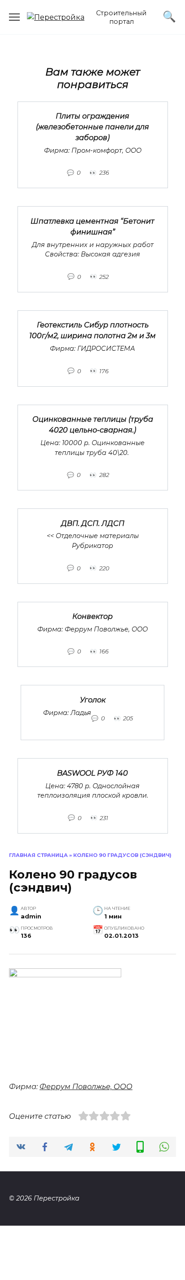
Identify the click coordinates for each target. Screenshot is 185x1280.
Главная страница (38, 855)
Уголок (93, 699)
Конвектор (92, 616)
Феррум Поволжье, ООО (86, 1086)
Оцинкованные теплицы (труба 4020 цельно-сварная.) (92, 424)
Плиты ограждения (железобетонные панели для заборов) (92, 127)
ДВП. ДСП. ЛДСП (92, 523)
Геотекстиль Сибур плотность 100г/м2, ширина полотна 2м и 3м (92, 330)
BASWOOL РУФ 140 (92, 772)
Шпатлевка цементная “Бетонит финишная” (92, 226)
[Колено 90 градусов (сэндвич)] (65, 975)
